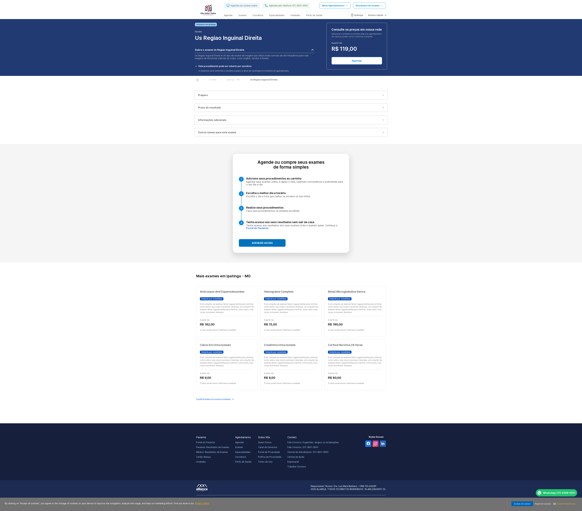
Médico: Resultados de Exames (212, 452)
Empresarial (293, 461)
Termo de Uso (265, 461)
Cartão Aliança (203, 457)
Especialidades (242, 452)
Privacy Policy (202, 503)
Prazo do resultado (209, 107)
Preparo (203, 95)
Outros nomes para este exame (217, 132)
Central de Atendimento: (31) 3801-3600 (307, 452)
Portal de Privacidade (269, 452)
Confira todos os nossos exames (213, 399)
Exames (239, 447)
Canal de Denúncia (267, 447)
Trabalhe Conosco (296, 466)
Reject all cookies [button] (543, 504)
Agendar (357, 60)
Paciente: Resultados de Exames (212, 447)
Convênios (240, 457)
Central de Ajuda (295, 457)
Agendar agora (262, 242)
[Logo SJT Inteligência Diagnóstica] (208, 11)
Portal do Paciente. (257, 228)
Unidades (201, 461)
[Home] (197, 79)
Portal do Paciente (205, 442)
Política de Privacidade (269, 457)
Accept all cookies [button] (522, 504)
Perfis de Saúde (243, 461)
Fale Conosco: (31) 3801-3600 (302, 447)
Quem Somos (264, 442)
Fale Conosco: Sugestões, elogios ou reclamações (313, 442)
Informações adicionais (212, 119)
